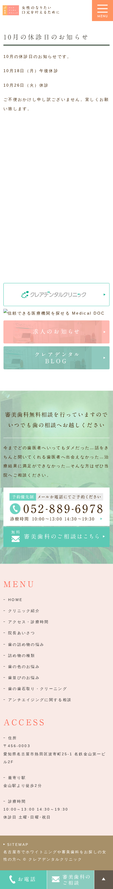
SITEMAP (18, 844)
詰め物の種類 (21, 655)
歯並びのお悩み (24, 678)
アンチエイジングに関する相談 (40, 700)
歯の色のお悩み (24, 666)
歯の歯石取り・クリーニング (37, 689)
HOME (15, 600)
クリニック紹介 (24, 611)
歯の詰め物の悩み (26, 644)
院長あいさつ (21, 633)
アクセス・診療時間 (28, 622)
